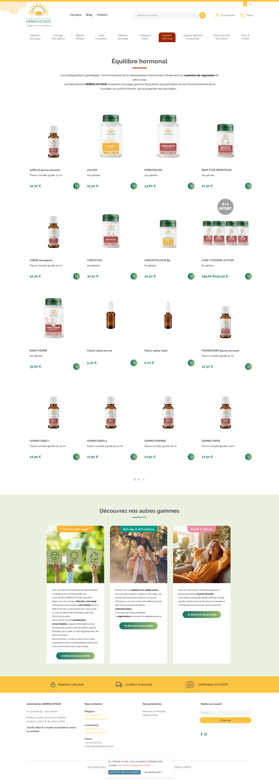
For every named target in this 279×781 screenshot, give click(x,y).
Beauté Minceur (80, 37)
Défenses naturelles (123, 37)
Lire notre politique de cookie (133, 765)
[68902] (191, 362)
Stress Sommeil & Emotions (221, 37)
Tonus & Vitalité (245, 37)
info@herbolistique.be (96, 719)
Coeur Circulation (101, 37)
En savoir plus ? (153, 772)
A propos (75, 14)
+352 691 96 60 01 (94, 729)
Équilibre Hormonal (167, 37)
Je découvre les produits (75, 655)
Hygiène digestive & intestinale (192, 37)
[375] (76, 185)
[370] (134, 185)
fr (245, 4)
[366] (134, 275)
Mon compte (183, 767)
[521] (76, 456)
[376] (76, 275)
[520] (76, 366)
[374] (191, 456)
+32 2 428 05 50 (93, 715)
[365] (248, 185)
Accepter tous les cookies (124, 772)
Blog (89, 14)
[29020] (248, 275)
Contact (102, 14)
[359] (191, 185)
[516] (248, 456)
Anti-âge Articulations (58, 37)
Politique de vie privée (102, 767)
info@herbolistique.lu (96, 732)
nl (250, 4)
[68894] (134, 362)
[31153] (191, 275)
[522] (134, 456)
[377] (248, 366)
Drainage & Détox (145, 37)
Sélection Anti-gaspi (35, 37)
